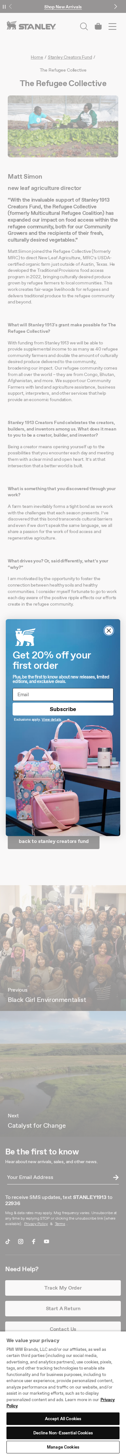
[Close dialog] (108, 630)
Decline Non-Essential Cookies (63, 1432)
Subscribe (63, 709)
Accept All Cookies (63, 1418)
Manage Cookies (63, 1447)
